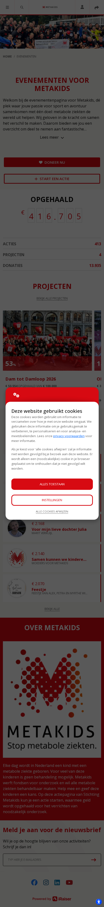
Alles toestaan (52, 484)
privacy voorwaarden (69, 436)
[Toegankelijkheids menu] (99, 902)
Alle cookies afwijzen (52, 511)
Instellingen (52, 500)
